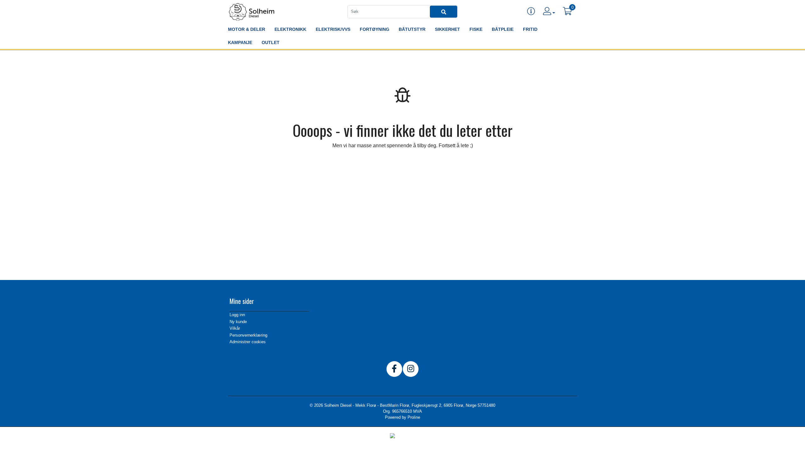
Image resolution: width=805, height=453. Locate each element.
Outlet (271, 42)
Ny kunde (238, 321)
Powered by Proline (402, 417)
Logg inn (237, 314)
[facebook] (394, 369)
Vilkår (235, 328)
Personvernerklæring (248, 335)
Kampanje (240, 42)
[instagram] (411, 369)
